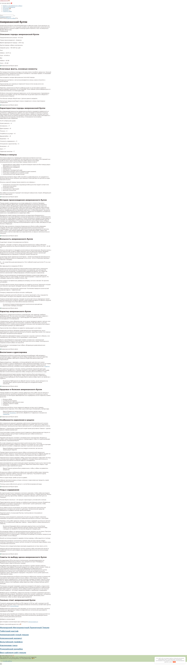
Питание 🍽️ (6, 10)
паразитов (6, 414)
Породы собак (7, 11)
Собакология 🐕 (5, 0)
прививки (13, 413)
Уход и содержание (9, 7)
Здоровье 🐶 (7, 8)
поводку (47, 366)
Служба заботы (7, 661)
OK (174, 661)
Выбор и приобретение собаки (12, 5)
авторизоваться (33, 621)
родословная (14, 606)
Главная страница (5, 17)
